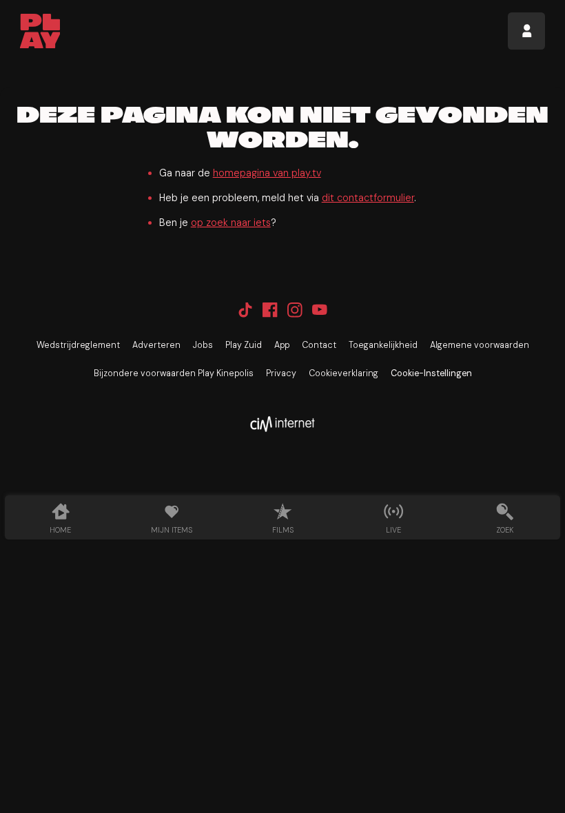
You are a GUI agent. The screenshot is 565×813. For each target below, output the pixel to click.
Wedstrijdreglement (78, 345)
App (281, 345)
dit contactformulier (368, 198)
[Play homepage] (40, 31)
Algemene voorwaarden (479, 345)
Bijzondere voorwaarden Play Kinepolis (174, 373)
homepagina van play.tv (267, 173)
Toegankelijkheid (383, 345)
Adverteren (156, 345)
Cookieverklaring (343, 373)
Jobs (203, 345)
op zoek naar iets (231, 222)
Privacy (281, 373)
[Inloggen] (526, 31)
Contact (319, 345)
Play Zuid (243, 345)
